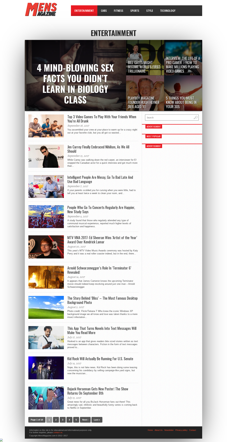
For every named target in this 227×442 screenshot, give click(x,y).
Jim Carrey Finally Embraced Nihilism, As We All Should (98, 149)
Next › (85, 420)
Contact (192, 430)
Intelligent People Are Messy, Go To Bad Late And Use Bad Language (100, 179)
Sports (134, 11)
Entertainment (84, 11)
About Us (159, 430)
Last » (97, 420)
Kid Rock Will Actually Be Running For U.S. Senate (100, 358)
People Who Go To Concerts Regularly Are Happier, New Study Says (101, 209)
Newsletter (169, 430)
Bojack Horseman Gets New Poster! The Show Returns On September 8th (97, 391)
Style (149, 11)
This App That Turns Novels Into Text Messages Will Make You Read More (101, 330)
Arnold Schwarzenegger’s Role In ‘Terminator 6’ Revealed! (99, 270)
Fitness (118, 11)
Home (150, 430)
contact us (57, 432)
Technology (167, 11)
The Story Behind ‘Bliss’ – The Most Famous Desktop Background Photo (102, 300)
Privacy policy (181, 430)
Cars (104, 11)
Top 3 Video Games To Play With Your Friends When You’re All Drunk (101, 118)
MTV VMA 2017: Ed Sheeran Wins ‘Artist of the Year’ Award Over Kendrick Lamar (102, 239)
